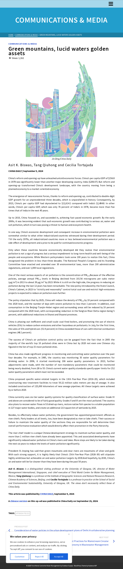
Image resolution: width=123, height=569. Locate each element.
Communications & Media (22, 44)
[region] (39, 547)
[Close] (69, 534)
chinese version (18, 501)
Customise (19, 556)
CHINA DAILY (46, 493)
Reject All (39, 556)
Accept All (58, 556)
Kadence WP (92, 566)
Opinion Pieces (22, 513)
